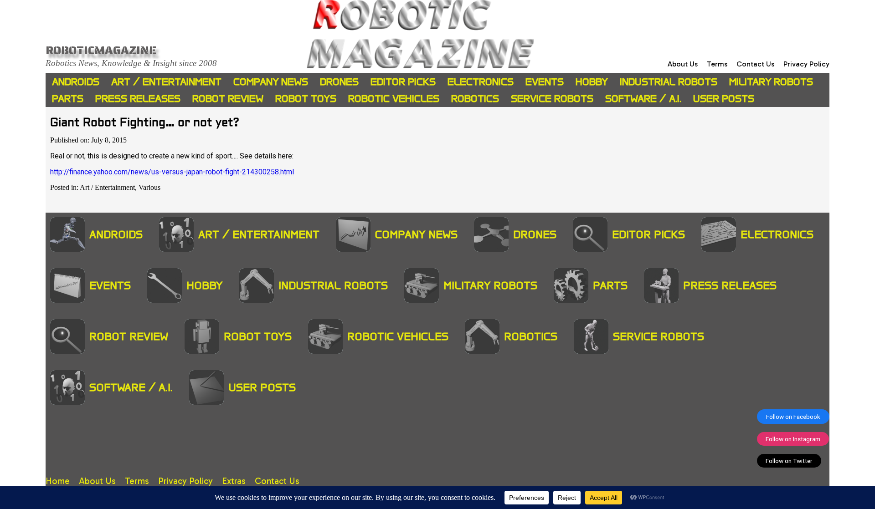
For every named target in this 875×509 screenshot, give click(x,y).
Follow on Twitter (789, 460)
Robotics (475, 98)
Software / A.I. (643, 98)
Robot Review (227, 98)
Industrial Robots (668, 82)
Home (58, 481)
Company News (270, 82)
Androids (75, 82)
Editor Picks (403, 82)
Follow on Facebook (793, 416)
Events (544, 82)
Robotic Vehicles (393, 98)
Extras (234, 481)
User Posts (723, 98)
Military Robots (771, 82)
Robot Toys (305, 98)
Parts (67, 98)
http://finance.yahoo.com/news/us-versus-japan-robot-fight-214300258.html (172, 172)
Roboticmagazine (101, 50)
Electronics (481, 82)
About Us (683, 64)
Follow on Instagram (793, 439)
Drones (339, 82)
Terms (717, 64)
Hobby (592, 82)
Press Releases (137, 98)
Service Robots (552, 98)
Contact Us (755, 64)
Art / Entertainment (166, 82)
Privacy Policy (806, 64)
